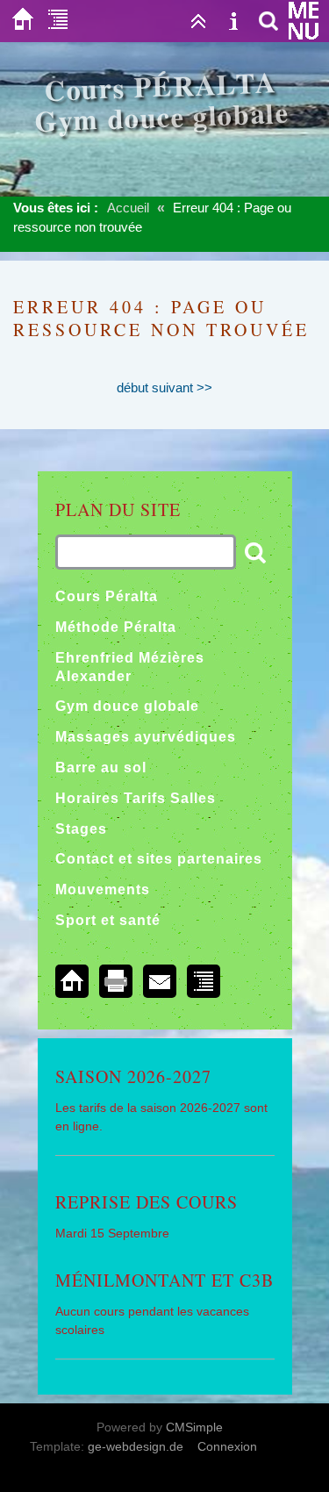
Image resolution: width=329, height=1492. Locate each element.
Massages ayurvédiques (145, 736)
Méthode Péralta (115, 627)
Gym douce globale (127, 706)
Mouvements (102, 889)
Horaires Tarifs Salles (135, 798)
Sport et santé (108, 920)
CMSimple (194, 1427)
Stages (81, 828)
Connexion (227, 1446)
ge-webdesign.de (135, 1446)
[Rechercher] (268, 21)
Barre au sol (101, 767)
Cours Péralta (106, 596)
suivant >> (182, 387)
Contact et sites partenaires (158, 858)
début (132, 387)
